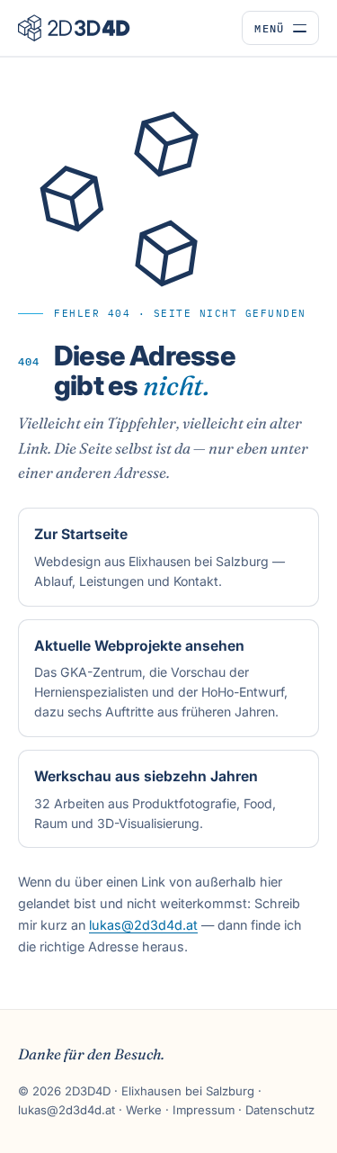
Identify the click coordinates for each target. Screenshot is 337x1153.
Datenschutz (280, 1110)
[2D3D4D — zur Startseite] (73, 27)
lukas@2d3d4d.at (143, 924)
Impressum (204, 1110)
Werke (144, 1110)
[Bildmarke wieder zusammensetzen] (135, 199)
